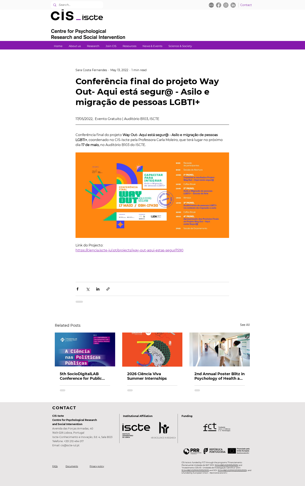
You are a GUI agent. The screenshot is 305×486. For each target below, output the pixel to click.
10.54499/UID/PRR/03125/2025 (195, 470)
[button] (93, 46)
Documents (72, 466)
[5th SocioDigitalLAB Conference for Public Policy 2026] (85, 349)
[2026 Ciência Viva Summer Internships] (152, 350)
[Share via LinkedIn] (98, 289)
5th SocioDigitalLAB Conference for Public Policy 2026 (81, 376)
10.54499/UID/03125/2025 (226, 465)
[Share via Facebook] (77, 289)
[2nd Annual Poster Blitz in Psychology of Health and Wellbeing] (219, 349)
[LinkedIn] (233, 5)
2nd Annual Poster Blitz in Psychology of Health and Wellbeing (219, 376)
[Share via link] (108, 289)
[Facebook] (218, 5)
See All (245, 325)
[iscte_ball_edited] (211, 5)
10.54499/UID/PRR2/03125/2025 (232, 470)
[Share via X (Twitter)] (88, 289)
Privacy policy (97, 466)
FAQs (55, 466)
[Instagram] (225, 5)
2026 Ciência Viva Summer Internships (147, 376)
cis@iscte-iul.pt (70, 445)
